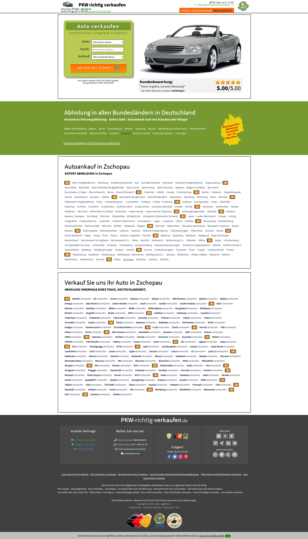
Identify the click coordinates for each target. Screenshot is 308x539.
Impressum (168, 507)
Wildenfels (183, 254)
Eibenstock (175, 196)
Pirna (105, 235)
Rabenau (165, 235)
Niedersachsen (198, 128)
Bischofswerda (97, 192)
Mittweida (129, 225)
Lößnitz (189, 221)
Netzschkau (173, 225)
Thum (191, 249)
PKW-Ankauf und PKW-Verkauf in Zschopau (221, 474)
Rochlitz (145, 240)
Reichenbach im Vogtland (94, 240)
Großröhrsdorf (124, 206)
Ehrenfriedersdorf (157, 196)
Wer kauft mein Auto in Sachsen (133, 474)
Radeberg (178, 235)
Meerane (106, 225)
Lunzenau (168, 221)
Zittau (117, 259)
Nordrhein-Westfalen (75, 133)
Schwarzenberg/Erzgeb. (167, 245)
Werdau (171, 254)
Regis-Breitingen (220, 235)
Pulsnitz (146, 235)
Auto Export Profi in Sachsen (75, 474)
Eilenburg (189, 196)
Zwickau (153, 259)
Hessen (152, 128)
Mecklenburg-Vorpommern (173, 128)
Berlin (102, 128)
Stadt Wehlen (72, 249)
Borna (110, 192)
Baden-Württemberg (75, 128)
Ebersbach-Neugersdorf (132, 196)
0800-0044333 (139, 440)
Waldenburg (79, 254)
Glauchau (70, 206)
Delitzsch (217, 192)
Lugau (156, 221)
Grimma (81, 206)
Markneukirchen (73, 225)
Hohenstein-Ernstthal (101, 211)
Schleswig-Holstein (162, 133)
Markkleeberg (225, 221)
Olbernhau (197, 230)
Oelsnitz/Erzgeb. (179, 230)
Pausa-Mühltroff (73, 235)
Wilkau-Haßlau (199, 254)
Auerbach (168, 182)
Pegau (87, 235)
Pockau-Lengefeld (130, 235)
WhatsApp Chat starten (85, 440)
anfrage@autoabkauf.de (99, 11)
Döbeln (106, 196)
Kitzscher (105, 216)
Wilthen (226, 254)
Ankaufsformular (132, 453)
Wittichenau (71, 259)
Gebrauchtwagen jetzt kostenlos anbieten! (92, 143)
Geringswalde (201, 201)
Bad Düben (71, 187)
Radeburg (203, 235)
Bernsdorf (213, 187)
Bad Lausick (133, 187)
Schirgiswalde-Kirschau (77, 245)
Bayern (92, 128)
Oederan (124, 230)
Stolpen (119, 249)
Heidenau (70, 211)
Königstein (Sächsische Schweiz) (160, 216)
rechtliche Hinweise (152, 507)
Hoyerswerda (136, 211)
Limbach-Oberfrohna (123, 221)
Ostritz (219, 230)
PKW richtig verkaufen (102, 5)
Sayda (218, 240)
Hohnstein (121, 211)
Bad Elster (84, 187)
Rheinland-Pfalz (98, 133)
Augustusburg (212, 182)
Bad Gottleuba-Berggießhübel (108, 187)
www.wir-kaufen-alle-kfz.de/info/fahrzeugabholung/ (174, 474)
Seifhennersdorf (232, 245)
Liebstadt (104, 221)
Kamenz (230, 211)
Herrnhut (82, 211)
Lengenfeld (71, 221)
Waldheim (93, 254)
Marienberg (209, 221)
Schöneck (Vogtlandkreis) (196, 245)
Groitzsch (93, 206)
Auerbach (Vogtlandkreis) (189, 182)
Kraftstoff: (84, 56)
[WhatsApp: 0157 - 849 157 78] (73, 9)
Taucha (148, 249)
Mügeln (141, 225)
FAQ (177, 507)
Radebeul (191, 235)
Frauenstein (132, 201)
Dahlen (205, 192)
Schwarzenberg (143, 245)
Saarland (114, 133)
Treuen (230, 249)
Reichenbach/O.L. (120, 240)
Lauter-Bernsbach (206, 216)
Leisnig (232, 216)
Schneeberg (126, 245)
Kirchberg (92, 216)
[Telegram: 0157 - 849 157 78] (72, 444)
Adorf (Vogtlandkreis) (83, 182)
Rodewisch (157, 240)
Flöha (99, 201)
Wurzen (100, 259)
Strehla (130, 249)
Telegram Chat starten (85, 444)
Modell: (84, 49)
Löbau (179, 221)
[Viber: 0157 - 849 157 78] (74, 449)
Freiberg (145, 201)
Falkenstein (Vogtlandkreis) (79, 201)
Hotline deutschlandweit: (207, 10)
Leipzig (222, 216)
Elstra (213, 196)
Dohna (68, 196)
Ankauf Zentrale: (125, 440)
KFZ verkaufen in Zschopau (103, 474)
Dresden (94, 196)
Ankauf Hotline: (123, 444)
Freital (156, 201)
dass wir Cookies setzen (212, 535)
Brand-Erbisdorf (125, 192)
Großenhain (107, 206)
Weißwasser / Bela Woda (130, 254)
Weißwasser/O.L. (155, 254)
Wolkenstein (87, 259)
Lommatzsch (144, 221)
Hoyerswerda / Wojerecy (159, 211)
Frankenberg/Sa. (114, 201)
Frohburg (167, 201)
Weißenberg (108, 254)
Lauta (191, 216)
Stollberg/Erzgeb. (103, 249)
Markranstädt (92, 225)
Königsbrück (134, 216)
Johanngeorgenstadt (193, 211)
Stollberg (86, 249)
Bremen (128, 128)
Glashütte (225, 201)
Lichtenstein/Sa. (88, 221)
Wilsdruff (214, 254)
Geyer (214, 201)
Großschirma (142, 206)
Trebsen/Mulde (215, 249)
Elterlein (223, 196)
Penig (97, 235)
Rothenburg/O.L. (175, 240)
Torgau (201, 249)
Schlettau (112, 245)
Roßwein (191, 240)
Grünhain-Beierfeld (161, 206)
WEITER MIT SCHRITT (97, 68)
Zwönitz (164, 259)
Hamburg (140, 128)
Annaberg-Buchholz (121, 182)
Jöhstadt (211, 211)
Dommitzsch (81, 196)
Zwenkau (141, 259)
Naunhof (160, 225)
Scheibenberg (231, 240)
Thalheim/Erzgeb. (164, 249)
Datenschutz (135, 507)
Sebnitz (217, 245)
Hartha (234, 206)
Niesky (235, 225)
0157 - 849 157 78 (82, 9)
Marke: (86, 41)
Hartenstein (222, 206)
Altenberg (103, 182)
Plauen (114, 235)
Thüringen (181, 133)
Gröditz (179, 206)
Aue (137, 182)
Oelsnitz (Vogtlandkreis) (155, 230)
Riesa (135, 240)
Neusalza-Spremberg (193, 225)
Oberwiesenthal (108, 230)
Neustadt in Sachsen (218, 225)
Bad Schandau (165, 187)
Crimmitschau (184, 192)
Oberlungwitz (90, 230)
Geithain (187, 201)
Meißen (118, 225)
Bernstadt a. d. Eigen (76, 192)
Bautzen (179, 187)
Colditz (160, 192)
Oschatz (209, 230)
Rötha (201, 240)
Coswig (170, 192)
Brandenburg (115, 128)
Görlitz (188, 206)
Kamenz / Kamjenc (75, 216)
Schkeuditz (98, 245)
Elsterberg (202, 196)
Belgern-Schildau (196, 187)
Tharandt (181, 249)
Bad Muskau (148, 187)
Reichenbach (72, 240)
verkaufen (81, 298)
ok (228, 536)
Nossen (69, 230)
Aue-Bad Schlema (150, 182)
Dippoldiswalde (232, 192)
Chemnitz (149, 192)
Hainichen (207, 206)
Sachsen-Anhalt (141, 133)
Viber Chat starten (85, 449)
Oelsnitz (135, 230)
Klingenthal (118, 216)
